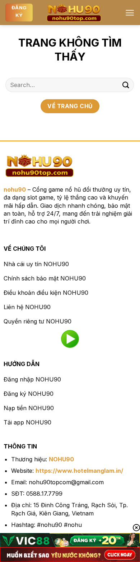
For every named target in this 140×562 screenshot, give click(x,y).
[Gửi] (126, 85)
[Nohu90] (74, 12)
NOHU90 (61, 459)
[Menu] (130, 12)
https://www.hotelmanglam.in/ (79, 470)
